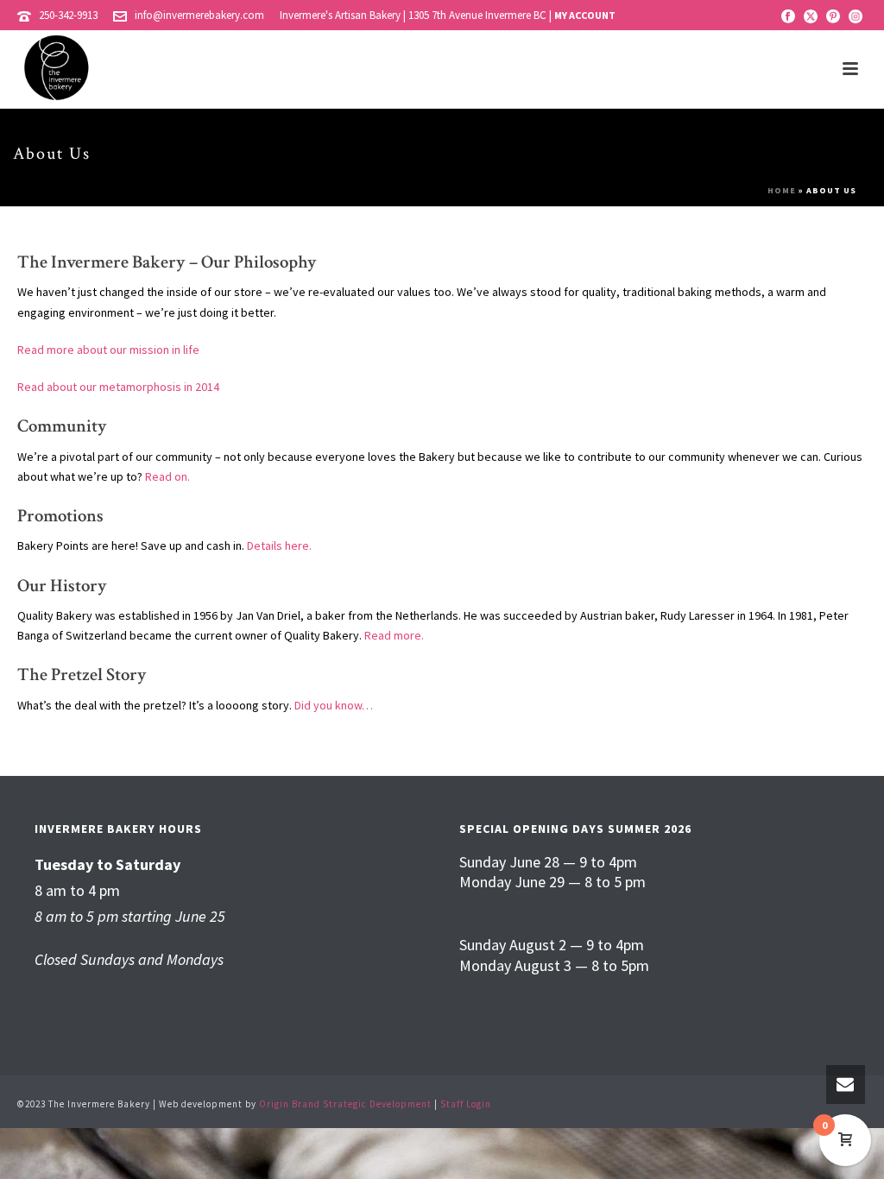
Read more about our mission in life (108, 349)
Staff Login (465, 1104)
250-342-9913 (68, 15)
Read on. (167, 476)
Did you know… (333, 705)
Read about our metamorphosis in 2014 (118, 386)
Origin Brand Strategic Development (345, 1104)
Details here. (279, 545)
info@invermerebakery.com (199, 15)
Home (781, 190)
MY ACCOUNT (585, 15)
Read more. (394, 635)
